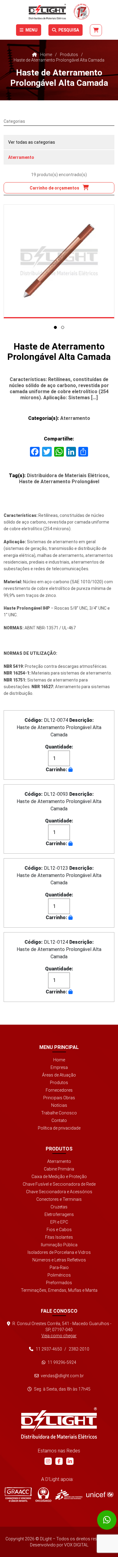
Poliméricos (59, 1275)
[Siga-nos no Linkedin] (70, 1461)
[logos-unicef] (99, 1494)
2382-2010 (79, 1349)
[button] (55, 327)
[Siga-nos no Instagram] (48, 1461)
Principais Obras (59, 1097)
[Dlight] (59, 11)
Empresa (59, 1067)
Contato (59, 1120)
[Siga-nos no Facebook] (59, 1461)
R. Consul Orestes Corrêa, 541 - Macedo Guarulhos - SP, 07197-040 (61, 1329)
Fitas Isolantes (59, 1237)
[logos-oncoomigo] (43, 1494)
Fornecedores (59, 1090)
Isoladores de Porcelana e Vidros (59, 1252)
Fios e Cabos (59, 1229)
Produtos (59, 1082)
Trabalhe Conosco (59, 1112)
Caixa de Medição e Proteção (59, 1176)
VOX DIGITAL (76, 1544)
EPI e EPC (59, 1222)
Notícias (59, 1105)
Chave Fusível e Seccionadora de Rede (59, 1184)
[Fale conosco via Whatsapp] (106, 1520)
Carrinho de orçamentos (55, 188)
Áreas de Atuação (59, 1075)
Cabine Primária (59, 1169)
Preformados (59, 1282)
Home (59, 1059)
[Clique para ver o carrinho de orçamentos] (96, 30)
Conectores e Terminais (59, 1199)
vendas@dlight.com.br (62, 1375)
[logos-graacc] (18, 1494)
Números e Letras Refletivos (59, 1259)
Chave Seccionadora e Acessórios (59, 1191)
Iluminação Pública (59, 1244)
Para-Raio (59, 1267)
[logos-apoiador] (69, 1494)
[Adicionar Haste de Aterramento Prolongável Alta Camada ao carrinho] (70, 769)
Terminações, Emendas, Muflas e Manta (59, 1290)
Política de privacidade (59, 1128)
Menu (31, 30)
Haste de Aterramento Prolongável (59, 481)
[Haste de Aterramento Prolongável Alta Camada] (59, 261)
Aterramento (21, 157)
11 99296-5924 (61, 1362)
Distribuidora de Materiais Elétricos (67, 475)
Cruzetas (59, 1206)
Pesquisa (68, 30)
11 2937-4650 (49, 1349)
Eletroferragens (59, 1214)
